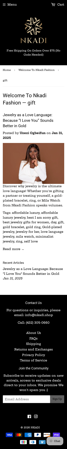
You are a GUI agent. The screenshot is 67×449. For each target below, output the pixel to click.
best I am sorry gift (42, 217)
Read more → (13, 249)
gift (60, 222)
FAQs (33, 338)
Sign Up (57, 398)
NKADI (35, 427)
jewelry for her (27, 232)
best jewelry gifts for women (26, 222)
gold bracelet (13, 227)
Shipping (33, 344)
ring (19, 241)
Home (7, 69)
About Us (33, 333)
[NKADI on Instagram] (36, 417)
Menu (12, 4)
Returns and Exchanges (33, 349)
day (53, 222)
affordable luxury (25, 213)
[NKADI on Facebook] (29, 417)
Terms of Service (33, 360)
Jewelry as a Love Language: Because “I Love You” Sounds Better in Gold (28, 120)
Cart (60, 4)
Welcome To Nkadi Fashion (36, 69)
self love (31, 241)
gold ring (33, 227)
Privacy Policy (33, 355)
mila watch (25, 236)
